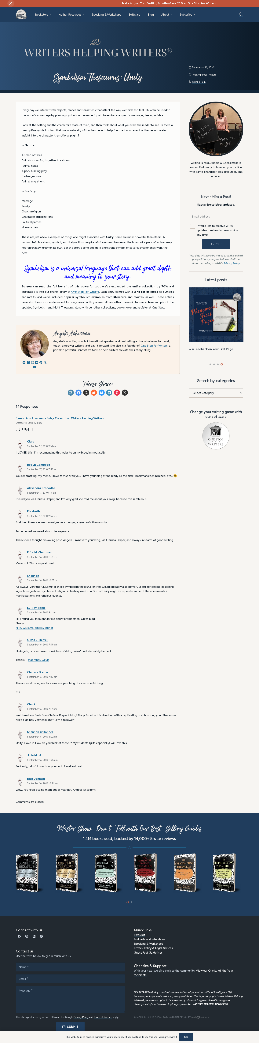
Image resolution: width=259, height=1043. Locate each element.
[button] (50, 14)
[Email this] (71, 393)
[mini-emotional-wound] (110, 873)
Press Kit (139, 935)
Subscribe (216, 244)
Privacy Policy (81, 1017)
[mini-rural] (188, 873)
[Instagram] (27, 936)
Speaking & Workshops (148, 943)
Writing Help (199, 82)
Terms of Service (103, 1017)
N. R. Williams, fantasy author (34, 628)
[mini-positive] (228, 873)
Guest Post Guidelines (148, 952)
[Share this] (78, 393)
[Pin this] (117, 393)
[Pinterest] (41, 936)
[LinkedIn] (34, 936)
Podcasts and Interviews (149, 939)
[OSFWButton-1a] (216, 436)
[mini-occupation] (70, 873)
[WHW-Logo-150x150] (21, 14)
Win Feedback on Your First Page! (211, 349)
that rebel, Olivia (38, 660)
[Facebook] (19, 936)
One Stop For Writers (85, 291)
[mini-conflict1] (31, 873)
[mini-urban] (149, 873)
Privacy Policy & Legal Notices (153, 948)
